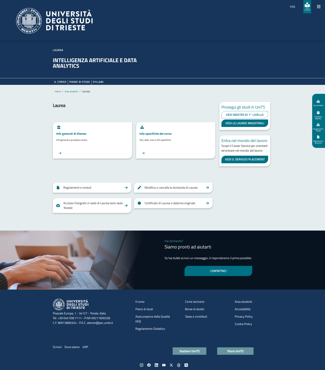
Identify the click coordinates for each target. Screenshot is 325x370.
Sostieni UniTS (189, 351)
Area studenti (71, 91)
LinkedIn (156, 365)
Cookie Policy (243, 324)
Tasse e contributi (196, 316)
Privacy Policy (244, 316)
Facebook (149, 365)
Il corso (60, 82)
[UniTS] (54, 21)
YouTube (163, 365)
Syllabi (98, 82)
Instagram (141, 365)
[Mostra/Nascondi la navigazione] (318, 6)
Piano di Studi (79, 82)
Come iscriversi (194, 301)
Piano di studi (144, 309)
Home (58, 91)
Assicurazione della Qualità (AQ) (152, 319)
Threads (178, 365)
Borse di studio (194, 309)
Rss (186, 365)
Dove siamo (72, 347)
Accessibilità (242, 309)
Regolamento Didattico (150, 328)
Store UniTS (235, 351)
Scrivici (57, 347)
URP (85, 347)
